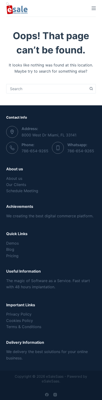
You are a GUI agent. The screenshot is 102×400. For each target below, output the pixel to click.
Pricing (12, 255)
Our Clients (16, 184)
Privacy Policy (19, 314)
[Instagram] (55, 394)
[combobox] (46, 88)
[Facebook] (47, 394)
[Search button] (91, 88)
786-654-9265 (35, 151)
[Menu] (94, 8)
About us (14, 178)
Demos (12, 243)
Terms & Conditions (23, 326)
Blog (10, 249)
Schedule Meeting (22, 190)
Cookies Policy (19, 320)
